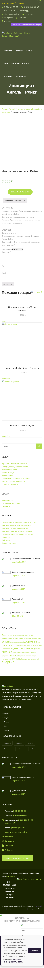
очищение (34, 648)
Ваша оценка (7, 249)
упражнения (6, 659)
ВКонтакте (29, 14)
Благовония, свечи (9, 543)
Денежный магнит (19, 585)
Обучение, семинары (10, 484)
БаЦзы (4, 635)
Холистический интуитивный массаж (26, 558)
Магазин (15, 63)
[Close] (1, 915)
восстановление (18, 638)
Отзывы (8, 76)
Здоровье (7, 743)
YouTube (22, 18)
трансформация (31, 656)
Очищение (23, 749)
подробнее (6, 321)
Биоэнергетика (7, 500)
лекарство (30, 645)
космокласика (18, 645)
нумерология (20, 648)
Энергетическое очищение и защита (16, 478)
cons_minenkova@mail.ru (16, 832)
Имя (4, 266)
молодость (6, 649)
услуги (6, 718)
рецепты (14, 655)
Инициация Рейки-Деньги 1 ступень (22, 368)
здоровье (30, 641)
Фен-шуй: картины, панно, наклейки (15, 528)
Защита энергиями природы (23, 572)
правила (19, 652)
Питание (30, 743)
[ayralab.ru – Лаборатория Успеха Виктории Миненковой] (18, 36)
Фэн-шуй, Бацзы (8, 472)
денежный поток (36, 638)
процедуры (5, 656)
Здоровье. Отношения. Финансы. (14, 463)
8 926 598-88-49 (20, 815)
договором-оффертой (24, 909)
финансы (17, 658)
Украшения (6, 537)
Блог (6, 63)
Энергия (19, 743)
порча (14, 652)
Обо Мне (19, 50)
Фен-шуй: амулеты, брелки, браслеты (16, 525)
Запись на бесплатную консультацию (26, 24)
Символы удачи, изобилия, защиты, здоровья (19, 522)
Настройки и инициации (11, 503)
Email (4, 273)
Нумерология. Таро (9, 469)
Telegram (8, 21)
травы (24, 656)
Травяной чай (17, 599)
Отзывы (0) (20, 200)
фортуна (24, 659)
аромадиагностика (18, 635)
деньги (6, 641)
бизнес (31, 635)
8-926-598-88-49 (31, 7)
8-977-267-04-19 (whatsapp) (16, 10)
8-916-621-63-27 (11, 7)
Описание (9, 200)
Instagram (8, 18)
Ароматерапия (7, 475)
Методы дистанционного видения (15, 466)
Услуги (28, 50)
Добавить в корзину (20, 192)
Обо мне (7, 713)
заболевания (14, 642)
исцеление (7, 645)
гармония (27, 638)
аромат (26, 635)
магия (40, 645)
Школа (25, 63)
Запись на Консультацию (17, 858)
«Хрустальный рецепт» (21, 612)
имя (39, 642)
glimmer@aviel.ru (11, 14)
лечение (35, 645)
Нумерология (9, 749)
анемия (10, 635)
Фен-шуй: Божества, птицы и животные (17, 531)
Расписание (20, 76)
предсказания (26, 652)
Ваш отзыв (6, 252)
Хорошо (34, 950)
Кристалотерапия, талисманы (13, 481)
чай (37, 659)
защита (20, 642)
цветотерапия (32, 659)
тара (20, 656)
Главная (8, 50)
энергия (8, 662)
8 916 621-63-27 (19, 811)
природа (33, 652)
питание (7, 652)
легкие (24, 645)
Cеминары (6, 506)
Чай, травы (6, 540)
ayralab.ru (10, 876)
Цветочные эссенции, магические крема (17, 534)
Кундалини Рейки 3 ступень (22, 425)
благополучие (7, 638)
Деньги (34, 749)
